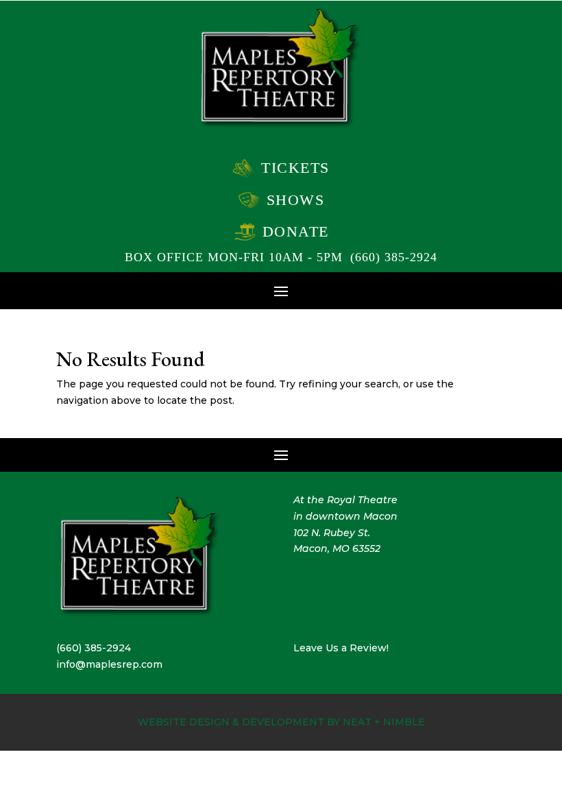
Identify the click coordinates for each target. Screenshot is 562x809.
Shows (296, 199)
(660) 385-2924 (393, 257)
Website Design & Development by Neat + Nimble (281, 722)
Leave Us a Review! (341, 648)
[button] (281, 290)
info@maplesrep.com (109, 664)
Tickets (295, 167)
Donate (295, 231)
